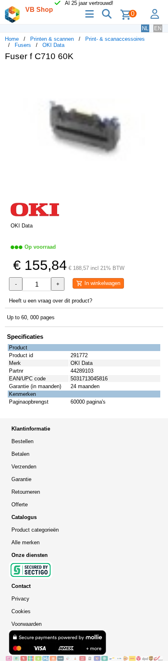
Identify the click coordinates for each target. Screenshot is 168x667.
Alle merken (25, 542)
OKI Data (53, 45)
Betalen (20, 454)
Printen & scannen (52, 39)
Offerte (19, 504)
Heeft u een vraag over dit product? (50, 301)
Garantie (21, 479)
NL (145, 28)
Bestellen (22, 441)
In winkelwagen (101, 283)
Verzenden (23, 467)
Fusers (23, 45)
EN (157, 28)
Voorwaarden (26, 624)
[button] (155, 75)
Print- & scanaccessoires (115, 39)
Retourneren (25, 492)
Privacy (20, 599)
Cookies (21, 611)
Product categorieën (35, 530)
